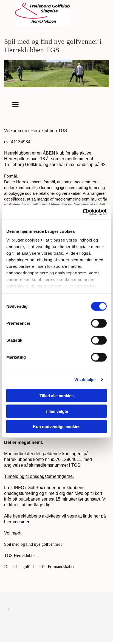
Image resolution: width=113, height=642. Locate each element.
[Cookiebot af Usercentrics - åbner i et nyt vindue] (83, 212)
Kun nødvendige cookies (56, 426)
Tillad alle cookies (56, 395)
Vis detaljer (85, 379)
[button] (15, 103)
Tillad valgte (56, 411)
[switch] (99, 323)
